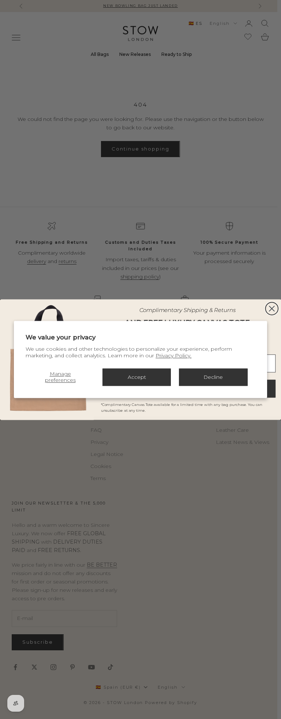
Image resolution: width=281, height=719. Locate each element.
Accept (137, 377)
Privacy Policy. (173, 356)
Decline (213, 377)
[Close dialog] (272, 308)
